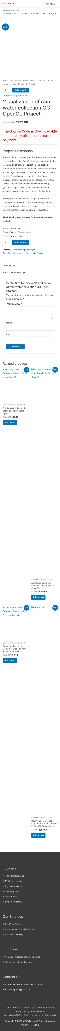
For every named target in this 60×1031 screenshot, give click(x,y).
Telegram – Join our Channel (18, 962)
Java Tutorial (11, 896)
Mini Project (38, 253)
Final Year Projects (14, 924)
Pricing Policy (37, 1011)
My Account (37, 1015)
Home (5, 80)
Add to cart (20, 90)
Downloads (50, 1015)
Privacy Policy (22, 1011)
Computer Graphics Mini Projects (20, 929)
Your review (14, 303)
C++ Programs (12, 891)
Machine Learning (13, 881)
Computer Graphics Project (22, 80)
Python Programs (13, 902)
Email (9, 334)
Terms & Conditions (45, 1007)
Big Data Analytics (13, 886)
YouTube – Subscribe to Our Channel (22, 957)
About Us (17, 1007)
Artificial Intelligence (14, 876)
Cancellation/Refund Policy (16, 1015)
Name (9, 323)
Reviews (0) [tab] (9, 265)
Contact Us (29, 1007)
